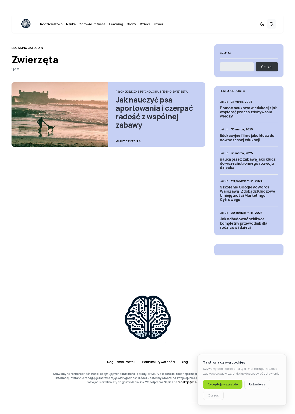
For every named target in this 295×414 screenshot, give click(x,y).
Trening (165, 92)
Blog (184, 362)
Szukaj (225, 53)
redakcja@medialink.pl (193, 382)
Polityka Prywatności (158, 362)
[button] (262, 24)
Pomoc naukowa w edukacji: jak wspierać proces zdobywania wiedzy (248, 112)
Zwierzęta (180, 92)
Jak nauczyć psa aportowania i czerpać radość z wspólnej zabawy (154, 112)
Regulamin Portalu (121, 362)
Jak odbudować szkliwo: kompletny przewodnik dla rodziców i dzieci (243, 223)
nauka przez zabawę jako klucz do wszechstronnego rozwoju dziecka (248, 163)
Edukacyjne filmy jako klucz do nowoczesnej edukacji (247, 137)
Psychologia (149, 92)
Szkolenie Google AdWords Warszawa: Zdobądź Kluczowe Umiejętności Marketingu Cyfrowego (247, 193)
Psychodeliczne (127, 92)
